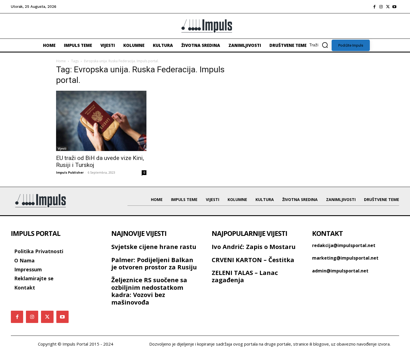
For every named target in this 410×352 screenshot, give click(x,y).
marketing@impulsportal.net (345, 258)
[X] (388, 7)
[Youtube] (394, 7)
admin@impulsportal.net (340, 271)
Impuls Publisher (70, 172)
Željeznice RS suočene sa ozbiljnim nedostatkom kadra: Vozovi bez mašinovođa (149, 291)
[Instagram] (381, 7)
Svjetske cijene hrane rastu (153, 246)
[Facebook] (374, 7)
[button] (320, 45)
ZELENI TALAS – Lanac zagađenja (245, 276)
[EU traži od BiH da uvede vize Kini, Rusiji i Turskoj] (101, 121)
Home (61, 61)
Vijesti (62, 148)
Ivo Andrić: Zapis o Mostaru (254, 246)
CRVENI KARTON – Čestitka (253, 259)
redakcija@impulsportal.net (343, 245)
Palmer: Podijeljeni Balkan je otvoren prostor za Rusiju (154, 263)
